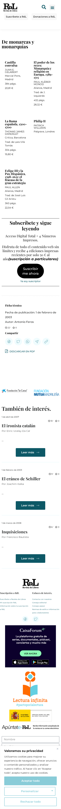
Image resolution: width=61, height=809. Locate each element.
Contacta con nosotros (42, 599)
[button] (52, 7)
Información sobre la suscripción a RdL (14, 607)
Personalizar (30, 791)
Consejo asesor (38, 606)
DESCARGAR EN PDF (22, 351)
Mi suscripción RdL (8, 603)
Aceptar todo (30, 780)
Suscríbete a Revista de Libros (13, 599)
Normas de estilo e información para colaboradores (45, 611)
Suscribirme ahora (30, 271)
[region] (30, 777)
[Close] (57, 749)
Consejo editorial (39, 603)
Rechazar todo (30, 801)
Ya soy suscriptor (30, 281)
